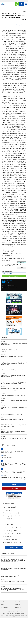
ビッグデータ (19, 533)
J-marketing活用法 (14, 488)
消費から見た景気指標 (7, 273)
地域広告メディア (6, 530)
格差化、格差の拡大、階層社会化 (10, 539)
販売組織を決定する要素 (8, 524)
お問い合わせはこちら (14, 276)
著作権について (18, 607)
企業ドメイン (16, 530)
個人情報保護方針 (4, 607)
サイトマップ (17, 601)
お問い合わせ (17, 604)
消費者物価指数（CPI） (8, 536)
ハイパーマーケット (7, 521)
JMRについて (3, 601)
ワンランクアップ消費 (7, 510)
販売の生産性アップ (20, 527)
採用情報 (14, 484)
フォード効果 (17, 521)
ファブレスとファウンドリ (8, 533)
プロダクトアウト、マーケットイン (10, 513)
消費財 (4, 507)
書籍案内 (2, 604)
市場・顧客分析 (11, 507)
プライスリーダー (6, 516)
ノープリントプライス (17, 516)
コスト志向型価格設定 (7, 518)
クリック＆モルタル (19, 518)
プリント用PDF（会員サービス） (19, 24)
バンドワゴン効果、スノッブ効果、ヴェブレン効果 (13, 542)
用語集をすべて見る (14, 547)
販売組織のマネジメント (8, 527)
